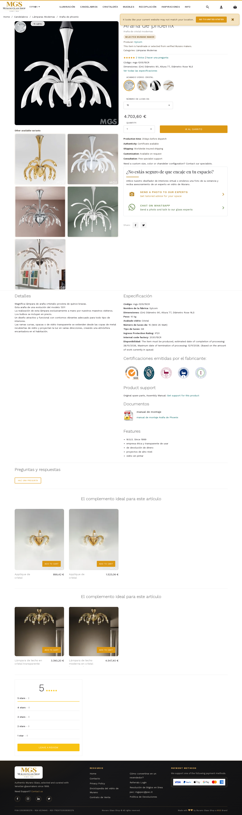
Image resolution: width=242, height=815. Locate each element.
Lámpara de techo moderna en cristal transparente (81, 664)
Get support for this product (183, 395)
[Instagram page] (28, 799)
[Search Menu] (208, 6)
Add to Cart (51, 564)
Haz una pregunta (28, 480)
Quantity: (131, 123)
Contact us (37, 791)
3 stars (23, 717)
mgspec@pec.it (144, 792)
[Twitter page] (49, 799)
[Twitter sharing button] (144, 225)
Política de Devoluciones (143, 796)
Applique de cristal (22, 576)
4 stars (23, 707)
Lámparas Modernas (146, 50)
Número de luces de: (138, 99)
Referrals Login (138, 782)
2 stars (23, 726)
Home (93, 773)
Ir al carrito (193, 129)
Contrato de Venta (100, 797)
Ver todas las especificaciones (140, 70)
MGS (219, 810)
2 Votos (140, 57)
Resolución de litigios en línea (146, 787)
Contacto (95, 778)
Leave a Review (48, 747)
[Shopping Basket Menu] (235, 6)
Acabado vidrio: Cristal (139, 77)
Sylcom (138, 42)
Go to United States (211, 19)
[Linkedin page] (38, 799)
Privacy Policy (97, 783)
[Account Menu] (221, 6)
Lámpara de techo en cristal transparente (28, 662)
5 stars (23, 698)
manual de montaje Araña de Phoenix (157, 417)
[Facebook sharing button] (135, 225)
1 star (22, 735)
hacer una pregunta (157, 57)
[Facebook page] (17, 799)
